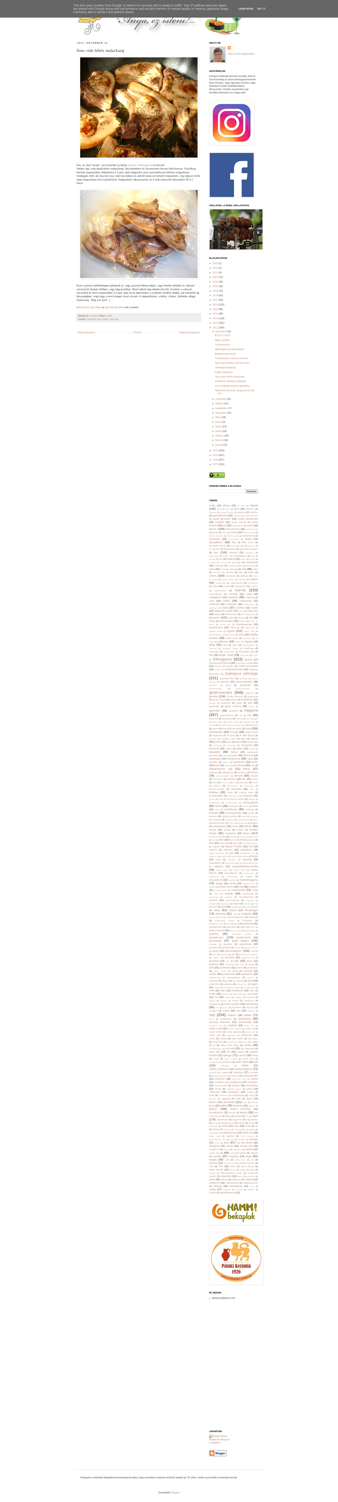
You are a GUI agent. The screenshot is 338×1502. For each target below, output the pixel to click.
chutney (229, 572)
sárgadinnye (226, 1019)
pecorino (213, 947)
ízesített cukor (228, 739)
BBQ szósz (248, 542)
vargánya (234, 1156)
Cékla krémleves (224, 372)
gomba (213, 696)
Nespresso (225, 904)
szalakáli (213, 1072)
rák (241, 981)
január (219, 444)
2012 (216, 323)
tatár (245, 1102)
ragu (234, 981)
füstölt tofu (219, 669)
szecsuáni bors (239, 1079)
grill (250, 703)
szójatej (250, 1092)
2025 (216, 263)
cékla (212, 569)
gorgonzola (252, 696)
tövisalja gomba (237, 1139)
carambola (232, 566)
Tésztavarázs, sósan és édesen (231, 358)
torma (225, 1126)
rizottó (255, 994)
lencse (212, 829)
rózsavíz (250, 1007)
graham (233, 699)
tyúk (238, 1143)
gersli (228, 685)
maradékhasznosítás (245, 866)
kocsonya (244, 782)
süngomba (214, 1062)
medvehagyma (249, 879)
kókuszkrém (232, 786)
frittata (239, 663)
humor (215, 728)
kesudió (254, 776)
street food (248, 1059)
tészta (243, 1112)
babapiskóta (237, 526)
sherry (212, 1038)
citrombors (231, 576)
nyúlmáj (248, 907)
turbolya (253, 1139)
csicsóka (233, 594)
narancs (213, 900)
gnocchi (249, 693)
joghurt (254, 738)
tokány (241, 1123)
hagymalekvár (226, 715)
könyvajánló (250, 802)
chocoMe (217, 572)
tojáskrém (237, 1119)
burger (252, 559)
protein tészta (219, 971)
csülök (254, 607)
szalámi (224, 1072)
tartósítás (229, 1102)
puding (235, 971)
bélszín (251, 546)
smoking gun (232, 1042)
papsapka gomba (242, 934)
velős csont (240, 1160)
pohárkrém (230, 964)
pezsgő (254, 951)
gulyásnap (214, 706)
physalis (223, 954)
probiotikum (252, 967)
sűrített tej (227, 1062)
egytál (230, 630)
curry (215, 586)
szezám (236, 1085)
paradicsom (216, 937)
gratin (239, 703)
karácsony (233, 758)
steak (216, 1059)
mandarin (232, 860)
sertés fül (249, 1028)
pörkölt (239, 967)
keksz (246, 768)
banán (215, 532)
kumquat (254, 816)
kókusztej (236, 789)
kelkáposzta (227, 772)
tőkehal (216, 1129)
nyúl (223, 906)
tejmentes (238, 1105)
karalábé (213, 762)
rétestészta (237, 990)
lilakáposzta (248, 840)
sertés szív (250, 1032)
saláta (247, 1015)
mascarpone (215, 880)
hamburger (227, 718)
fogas (255, 655)
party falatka (240, 940)
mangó (255, 863)
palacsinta (231, 927)
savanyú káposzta (219, 1022)
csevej (240, 590)
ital (253, 735)
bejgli (241, 546)
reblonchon (242, 984)
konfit (230, 792)
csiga (249, 594)
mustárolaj (213, 897)
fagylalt (249, 641)
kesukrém (217, 779)
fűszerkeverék (235, 669)
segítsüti (232, 1025)
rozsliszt (213, 1011)
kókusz (216, 786)
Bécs (233, 546)
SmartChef (217, 1042)
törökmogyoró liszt (217, 1139)
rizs (216, 997)
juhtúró (217, 742)
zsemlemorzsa (227, 1192)
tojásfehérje (222, 1119)
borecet (233, 552)
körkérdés (234, 806)
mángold (218, 866)
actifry (212, 505)
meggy (219, 883)
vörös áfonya (247, 1166)
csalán (227, 586)
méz (241, 886)
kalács (234, 752)
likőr (221, 839)
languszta (242, 823)
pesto (215, 951)
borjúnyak (213, 556)
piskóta (216, 957)
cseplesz (254, 586)
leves (246, 833)
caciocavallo (225, 562)
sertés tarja (215, 1035)
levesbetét (213, 837)
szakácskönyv (243, 1068)
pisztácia (229, 957)
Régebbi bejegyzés (189, 332)
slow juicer (253, 1038)
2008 (216, 459)
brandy (212, 559)
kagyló (229, 748)
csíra (211, 601)
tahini (238, 1098)
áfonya (226, 505)
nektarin (212, 904)
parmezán (215, 940)
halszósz (213, 718)
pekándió (226, 947)
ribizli (252, 990)
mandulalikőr (215, 863)
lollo (244, 843)
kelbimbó (213, 772)
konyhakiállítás (216, 796)
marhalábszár (230, 873)
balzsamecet (232, 529)
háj (240, 715)
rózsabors (237, 1007)
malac (105, 319)
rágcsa (225, 981)
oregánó (246, 913)
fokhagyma (222, 659)
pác (228, 924)
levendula (230, 833)
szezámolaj (252, 1085)
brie (220, 559)
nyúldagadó (236, 907)
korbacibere (233, 796)
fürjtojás (218, 666)
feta (211, 655)
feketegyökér (248, 645)
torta (236, 1126)
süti (256, 1061)
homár (212, 725)
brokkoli (231, 559)
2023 (216, 272)
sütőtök (245, 1065)
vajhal (232, 1153)
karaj (99, 319)
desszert (214, 617)
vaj (221, 1152)
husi (248, 728)
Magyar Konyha (233, 846)
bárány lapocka (216, 536)
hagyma (251, 710)
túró (226, 1142)
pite (236, 960)
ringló (244, 994)
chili (244, 569)
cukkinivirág (221, 583)
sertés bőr (249, 1025)
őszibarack (247, 920)
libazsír (255, 837)
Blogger (175, 1492)
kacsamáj (231, 745)
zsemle (212, 1192)
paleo (242, 927)
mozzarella (238, 889)
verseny (213, 1163)
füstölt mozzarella (248, 666)
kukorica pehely (229, 816)
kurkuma (216, 819)
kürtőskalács (243, 820)
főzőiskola (214, 663)
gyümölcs (233, 711)
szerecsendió (220, 1085)
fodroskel (244, 655)
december (221, 331)
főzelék (248, 659)
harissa (239, 719)
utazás (229, 1146)
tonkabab (213, 1126)
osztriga (223, 917)
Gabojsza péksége (241, 673)
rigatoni (225, 994)
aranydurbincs (240, 516)
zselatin (250, 1190)
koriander (248, 795)
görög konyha (219, 699)
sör (228, 1051)
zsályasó (227, 1190)
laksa (255, 820)
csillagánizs (215, 597)
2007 (216, 464)
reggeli (254, 984)
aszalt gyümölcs (222, 519)
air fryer (241, 506)
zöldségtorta (235, 1186)
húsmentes (216, 731)
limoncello (224, 843)
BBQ (234, 542)
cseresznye (220, 590)
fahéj (212, 644)
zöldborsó (214, 1182)
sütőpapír (225, 1066)
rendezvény (249, 987)
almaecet (250, 509)
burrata (212, 562)
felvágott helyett (230, 648)
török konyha (247, 1136)
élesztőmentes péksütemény (222, 635)
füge (255, 663)
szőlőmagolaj (238, 1095)
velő (227, 1160)
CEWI (222, 569)
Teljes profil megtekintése (241, 53)
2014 (216, 313)
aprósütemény (220, 515)
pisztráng (214, 961)
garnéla (225, 681)
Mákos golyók (222, 340)
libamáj (233, 837)
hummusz (253, 725)
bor (216, 552)
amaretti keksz (226, 512)
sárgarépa (244, 1018)
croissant (242, 579)
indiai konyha (251, 732)
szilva (249, 1088)
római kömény (231, 1004)
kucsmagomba (234, 813)
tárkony (213, 1102)
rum (238, 1010)
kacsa (238, 742)
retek (211, 990)
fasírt (235, 645)
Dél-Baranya (231, 614)
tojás (255, 1115)
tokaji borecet (227, 1123)
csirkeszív (213, 608)
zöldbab (249, 1179)
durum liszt (225, 624)
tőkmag (237, 1129)
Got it (261, 8)
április (218, 431)
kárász (225, 762)
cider (240, 572)
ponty (251, 964)
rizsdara (238, 997)
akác (228, 509)
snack (244, 1042)
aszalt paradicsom (248, 519)
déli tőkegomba (248, 614)
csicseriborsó (215, 594)
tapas (249, 1098)
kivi (234, 782)
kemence (241, 772)
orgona (212, 917)
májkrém (213, 850)
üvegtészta (214, 1149)
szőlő (211, 1095)
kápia (225, 755)
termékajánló (216, 1112)
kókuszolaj (249, 786)
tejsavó (252, 1106)
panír (252, 927)
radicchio (213, 981)
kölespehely (214, 803)
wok (252, 1170)
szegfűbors (219, 1082)
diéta (231, 618)
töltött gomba (230, 1132)
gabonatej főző (227, 678)
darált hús (252, 611)
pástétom (228, 944)
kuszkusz (230, 820)
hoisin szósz (232, 722)
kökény (251, 799)
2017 (216, 300)
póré (211, 967)
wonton (212, 1173)
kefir (253, 765)
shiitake (223, 1038)
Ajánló (254, 505)
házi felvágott (252, 719)
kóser (220, 799)
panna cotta (235, 930)
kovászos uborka (235, 799)
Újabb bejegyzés (86, 332)
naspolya (250, 900)
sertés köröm (215, 1032)
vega (248, 1156)
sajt (212, 1015)
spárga (227, 1055)
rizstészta (249, 1000)
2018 (216, 295)
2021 (216, 281)
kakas (252, 749)
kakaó (239, 748)
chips (255, 569)
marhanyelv (249, 873)
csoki (225, 607)
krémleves (231, 809)
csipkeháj (249, 597)
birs (218, 549)
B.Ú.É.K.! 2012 (222, 335)
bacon (213, 528)
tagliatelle (226, 1098)
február (219, 440)
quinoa (250, 977)
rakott (250, 980)
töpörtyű (230, 1136)
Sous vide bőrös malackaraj (230, 376)
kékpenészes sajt (220, 768)
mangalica (243, 863)
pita (227, 961)
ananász (254, 512)
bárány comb (249, 532)
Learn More (245, 8)
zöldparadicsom (250, 1183)
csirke (226, 600)
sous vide (114, 319)
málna (218, 859)
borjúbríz (250, 553)
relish (216, 987)
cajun (238, 562)
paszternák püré (114, 307)
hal (249, 715)
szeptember (221, 408)
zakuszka (250, 1176)
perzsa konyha (251, 948)
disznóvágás (226, 621)
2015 (216, 309)
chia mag (233, 569)
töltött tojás (214, 1136)
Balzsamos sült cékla (88, 307)
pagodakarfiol (215, 927)
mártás (249, 876)
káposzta (248, 755)
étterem (223, 641)
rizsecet (250, 997)
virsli (211, 1166)
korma (212, 799)
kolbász (213, 792)
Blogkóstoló (229, 549)
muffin (255, 890)
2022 (216, 277)
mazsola (232, 880)
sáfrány (251, 1011)
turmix (217, 1143)
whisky (242, 1170)
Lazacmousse (222, 344)
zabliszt (212, 1176)
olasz (217, 910)
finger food (226, 655)
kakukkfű (91, 319)
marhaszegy (232, 876)
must (216, 894)
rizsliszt (223, 1001)
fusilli (247, 663)
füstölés (230, 666)
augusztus (221, 412)
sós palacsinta (247, 1048)
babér (250, 525)
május (218, 426)
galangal (243, 678)
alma (236, 509)
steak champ (231, 1059)
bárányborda (248, 536)
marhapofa (214, 876)
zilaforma (236, 1179)
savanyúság (245, 1022)
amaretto (241, 512)
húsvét (234, 731)
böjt (252, 556)
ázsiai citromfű (238, 522)
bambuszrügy (252, 529)
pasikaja (213, 944)
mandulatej (230, 863)
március (219, 435)
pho (214, 954)
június (218, 422)
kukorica (213, 816)
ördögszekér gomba (224, 920)
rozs (217, 1007)
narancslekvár (232, 900)
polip (242, 964)
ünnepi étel (246, 1146)
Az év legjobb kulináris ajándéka (232, 386)
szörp (251, 1095)
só (214, 1045)
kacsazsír (214, 748)
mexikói (212, 887)
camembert (252, 562)
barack (234, 532)
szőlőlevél (223, 1095)
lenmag (227, 830)
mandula (247, 859)
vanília (217, 1156)
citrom (213, 575)
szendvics (252, 1082)
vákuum (254, 1153)
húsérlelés (237, 728)
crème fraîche (227, 579)
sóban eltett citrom (229, 1045)
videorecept (229, 1163)
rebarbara (228, 984)
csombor (240, 607)
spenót (242, 1055)
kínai (215, 782)
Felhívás (213, 648)
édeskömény (216, 627)
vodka (233, 1166)
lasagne (254, 823)
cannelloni (219, 565)
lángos (232, 823)
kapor (234, 755)
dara (241, 611)
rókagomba (214, 1004)
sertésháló (231, 1035)
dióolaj (212, 621)
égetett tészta (215, 631)
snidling (254, 1042)
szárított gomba (220, 1076)
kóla (252, 789)
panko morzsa (216, 930)
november (221, 399)
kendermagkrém (223, 776)
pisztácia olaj (248, 957)
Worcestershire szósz (231, 1173)
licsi (213, 840)
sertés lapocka (233, 1032)
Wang (232, 1170)
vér (252, 1160)
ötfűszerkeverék (216, 924)
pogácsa (213, 964)
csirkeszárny (249, 604)
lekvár (248, 826)
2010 (216, 450)
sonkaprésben (215, 1049)
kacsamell (246, 745)
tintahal (238, 1116)
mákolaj (224, 856)
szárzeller (220, 1079)
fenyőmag (249, 648)
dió (251, 617)
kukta (243, 816)
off (257, 907)
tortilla (248, 1126)
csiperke (233, 597)
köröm (246, 806)
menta (232, 883)
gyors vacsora (233, 706)
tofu (247, 1116)
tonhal (251, 1123)
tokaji (215, 1123)
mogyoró (253, 886)
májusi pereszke (216, 853)
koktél (255, 782)
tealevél (254, 1102)
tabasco (212, 1099)
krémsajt (250, 809)
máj (251, 846)
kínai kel (225, 782)
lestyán (239, 830)
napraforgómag (246, 897)
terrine (232, 1112)
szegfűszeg (235, 1082)
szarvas (234, 1076)
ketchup (231, 779)
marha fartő (222, 870)
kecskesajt (239, 765)
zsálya (212, 1189)
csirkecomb (245, 601)
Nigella (236, 903)
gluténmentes (220, 692)
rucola (226, 1010)
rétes (223, 990)
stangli (255, 1055)
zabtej (240, 1176)
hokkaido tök (249, 722)
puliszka (248, 971)
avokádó (219, 522)
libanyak (244, 837)
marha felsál (239, 870)
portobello (225, 967)
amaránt (213, 512)
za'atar (251, 1173)
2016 (216, 304)
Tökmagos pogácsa (225, 367)
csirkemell (231, 604)
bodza (243, 549)
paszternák (245, 944)
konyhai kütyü (246, 792)
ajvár (219, 509)
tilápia (227, 1116)
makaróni (213, 856)
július (218, 417)
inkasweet (217, 735)
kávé (216, 765)
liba (224, 836)
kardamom (239, 762)
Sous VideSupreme (142, 165)
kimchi (255, 779)
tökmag (227, 1129)
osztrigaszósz (237, 917)
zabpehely (226, 1176)
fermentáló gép (246, 651)
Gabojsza (95, 315)
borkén (226, 556)
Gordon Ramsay (235, 696)
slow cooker (237, 1038)
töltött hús (248, 1132)
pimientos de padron (248, 954)
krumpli (213, 812)
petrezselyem (233, 950)
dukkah (242, 621)
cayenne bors (247, 565)
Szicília (218, 1089)
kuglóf (251, 813)
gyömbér (214, 710)
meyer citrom (226, 886)
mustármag (248, 893)
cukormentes (236, 583)
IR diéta (243, 735)
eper (241, 634)
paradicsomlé (243, 937)
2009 (216, 455)
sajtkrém (231, 1015)
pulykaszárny (233, 977)
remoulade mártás (231, 987)
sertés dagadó (234, 1029)
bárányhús (214, 539)
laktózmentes (218, 823)
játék (243, 739)
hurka (225, 728)
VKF (221, 1166)
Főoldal (137, 332)
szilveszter (214, 1092)
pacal (236, 923)
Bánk (224, 532)
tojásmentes (252, 1119)
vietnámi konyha (246, 1163)
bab (224, 525)
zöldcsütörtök (232, 1183)
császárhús (240, 586)
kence (254, 772)
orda (235, 914)
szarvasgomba (250, 1075)
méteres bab (248, 883)
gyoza (251, 706)
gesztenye (245, 685)
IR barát (231, 735)
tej (213, 1105)
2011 (216, 327)
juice (229, 742)
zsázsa (239, 1190)
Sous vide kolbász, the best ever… (233, 363)
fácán (238, 642)
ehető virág (249, 631)
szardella (253, 1072)
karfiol (255, 762)
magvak (216, 846)
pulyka (212, 974)
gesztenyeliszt (215, 688)
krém (217, 809)
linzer (235, 843)
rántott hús (214, 984)
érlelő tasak (232, 638)
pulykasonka (214, 977)
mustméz (229, 897)
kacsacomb (252, 742)
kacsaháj (218, 745)
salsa (211, 1019)
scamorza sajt (215, 1025)
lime (211, 843)
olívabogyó (251, 910)
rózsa (225, 1007)
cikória (251, 572)
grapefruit (225, 703)
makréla (234, 856)
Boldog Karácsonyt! (225, 353)
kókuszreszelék (216, 789)
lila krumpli (234, 840)
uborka (249, 1142)
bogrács (254, 549)
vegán (213, 1159)
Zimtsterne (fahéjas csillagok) (230, 381)
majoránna (246, 849)
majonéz (228, 849)
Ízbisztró (213, 739)
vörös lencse (216, 1169)
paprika (213, 933)
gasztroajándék (244, 681)
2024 (216, 268)
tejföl (223, 1105)
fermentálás (229, 652)
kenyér (239, 775)
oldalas (233, 910)
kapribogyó (215, 758)
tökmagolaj (214, 1133)
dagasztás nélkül (223, 611)
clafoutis (244, 576)
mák (231, 853)
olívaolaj (220, 913)
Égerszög (234, 627)
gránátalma (247, 699)
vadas (226, 1149)
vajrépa (242, 1153)
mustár (229, 893)
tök (256, 1126)
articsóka (254, 516)
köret (218, 805)
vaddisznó (237, 1149)
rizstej (235, 1000)
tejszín (213, 1108)
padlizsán (248, 923)
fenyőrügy (214, 651)
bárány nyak (232, 536)
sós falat (230, 1048)
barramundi (234, 539)
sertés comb (215, 1028)
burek (242, 559)
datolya (217, 614)
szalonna (238, 1072)
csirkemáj (214, 604)
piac (233, 954)
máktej (245, 856)
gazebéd (213, 685)
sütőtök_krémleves (219, 1069)
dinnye (241, 618)
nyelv (214, 907)
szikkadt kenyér (234, 1089)
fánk (225, 645)
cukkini (254, 579)
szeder (254, 1079)
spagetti (240, 1052)
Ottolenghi (253, 917)
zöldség (217, 1186)
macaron (254, 843)
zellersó (224, 1179)
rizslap (212, 1001)
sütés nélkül (242, 1062)
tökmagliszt (250, 1129)
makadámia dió (247, 853)
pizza (250, 961)
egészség (249, 628)
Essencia (247, 638)
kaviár (227, 765)
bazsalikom (216, 542)
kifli (243, 779)
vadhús (249, 1149)
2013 (216, 318)
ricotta (212, 994)
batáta (248, 539)
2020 (216, 286)
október (219, 403)
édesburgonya (244, 624)
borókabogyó (240, 556)
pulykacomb (228, 974)
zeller (212, 1179)
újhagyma (214, 1146)
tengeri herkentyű (240, 1109)
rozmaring (251, 1003)
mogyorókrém (221, 890)
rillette (235, 994)
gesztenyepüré (243, 688)
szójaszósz (233, 1092)
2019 (216, 291)
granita (212, 703)
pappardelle (249, 930)
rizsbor (228, 997)
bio (210, 549)
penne (238, 948)
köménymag (231, 803)
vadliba (212, 1153)
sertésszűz (246, 1035)
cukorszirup (253, 583)
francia (226, 663)
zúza (252, 1186)
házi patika (217, 722)
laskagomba (219, 826)
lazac (235, 826)
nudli (256, 904)
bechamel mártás (217, 546)
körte (255, 806)
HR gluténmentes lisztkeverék (231, 725)
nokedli (247, 904)
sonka (248, 1045)
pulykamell (247, 974)
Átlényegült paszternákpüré (229, 349)
